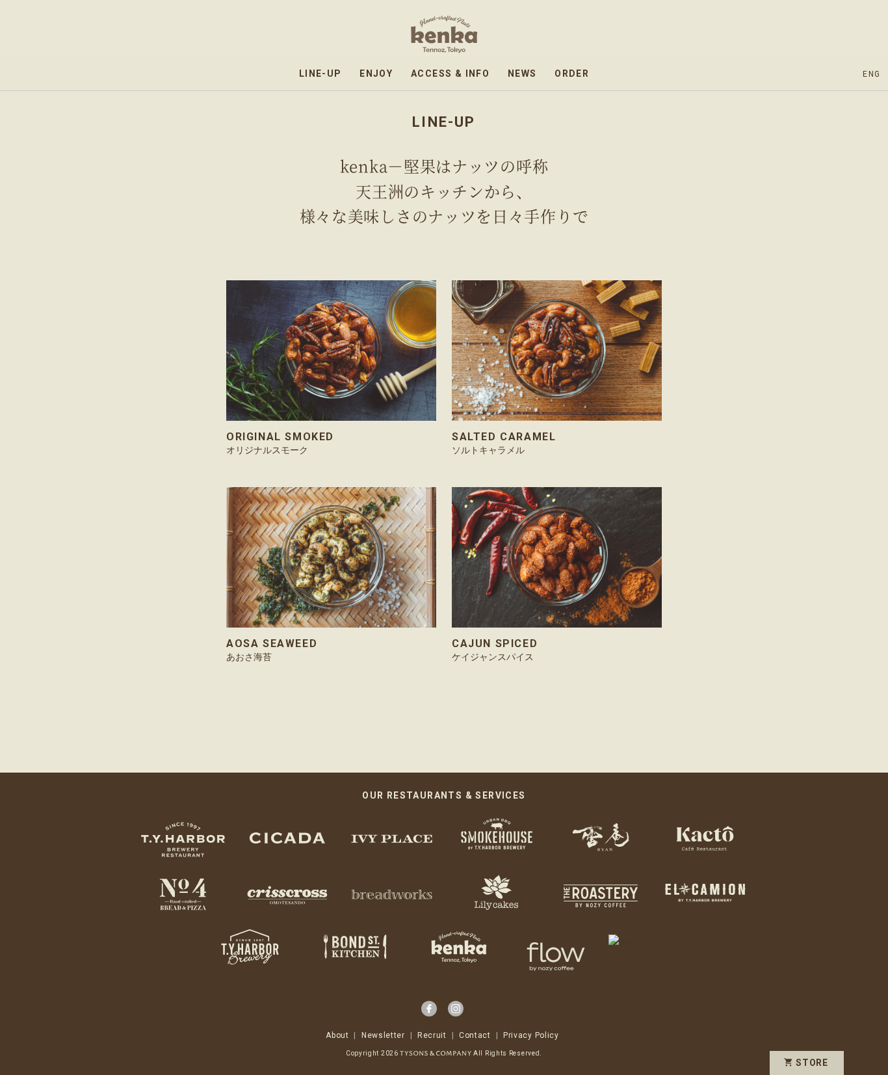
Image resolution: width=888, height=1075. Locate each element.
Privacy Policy (531, 1035)
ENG (871, 74)
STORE (812, 1062)
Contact (475, 1035)
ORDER (572, 73)
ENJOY (376, 73)
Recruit (432, 1035)
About (337, 1035)
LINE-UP (320, 73)
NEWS (522, 73)
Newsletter (383, 1035)
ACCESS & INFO (450, 73)
